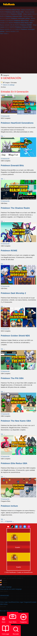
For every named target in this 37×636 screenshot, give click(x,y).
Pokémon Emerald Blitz (12, 165)
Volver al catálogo (8, 85)
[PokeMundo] (9, 4)
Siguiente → (10, 521)
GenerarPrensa (28, 572)
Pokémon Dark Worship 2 (13, 293)
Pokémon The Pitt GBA (12, 378)
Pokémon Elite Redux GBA (14, 463)
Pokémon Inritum (9, 506)
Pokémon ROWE (9, 250)
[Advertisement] (18, 54)
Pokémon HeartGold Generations (17, 123)
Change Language (6, 587)
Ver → (3, 136)
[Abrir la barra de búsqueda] (33, 4)
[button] (18, 558)
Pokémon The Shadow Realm (15, 208)
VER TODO (4, 33)
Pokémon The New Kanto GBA (16, 421)
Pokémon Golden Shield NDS (15, 335)
